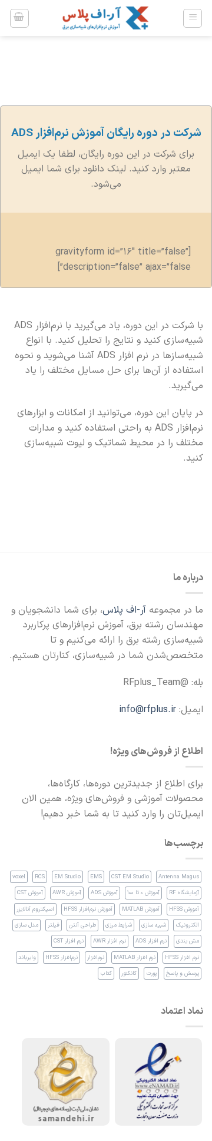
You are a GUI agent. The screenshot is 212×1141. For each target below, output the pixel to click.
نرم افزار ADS (151, 941)
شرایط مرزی (118, 925)
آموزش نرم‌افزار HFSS (88, 909)
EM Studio (67, 876)
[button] (192, 18)
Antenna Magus (178, 876)
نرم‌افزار (95, 957)
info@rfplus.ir (147, 710)
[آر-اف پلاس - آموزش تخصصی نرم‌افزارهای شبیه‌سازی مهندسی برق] (106, 18)
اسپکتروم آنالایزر (35, 909)
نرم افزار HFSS (182, 957)
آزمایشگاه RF (184, 892)
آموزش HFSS (184, 909)
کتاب (106, 973)
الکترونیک (187, 925)
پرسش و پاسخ (182, 973)
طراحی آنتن (82, 925)
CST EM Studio (130, 876)
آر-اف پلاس (124, 610)
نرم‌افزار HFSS (61, 957)
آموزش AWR (66, 892)
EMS (96, 876)
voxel (18, 876)
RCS (40, 876)
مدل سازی (26, 925)
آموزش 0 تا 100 (143, 892)
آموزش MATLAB (141, 909)
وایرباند (27, 957)
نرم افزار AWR (109, 941)
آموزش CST (30, 892)
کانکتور (129, 973)
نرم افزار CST (69, 941)
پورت (151, 973)
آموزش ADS (104, 892)
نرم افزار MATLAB (134, 957)
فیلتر (53, 925)
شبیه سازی (153, 925)
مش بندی (187, 941)
